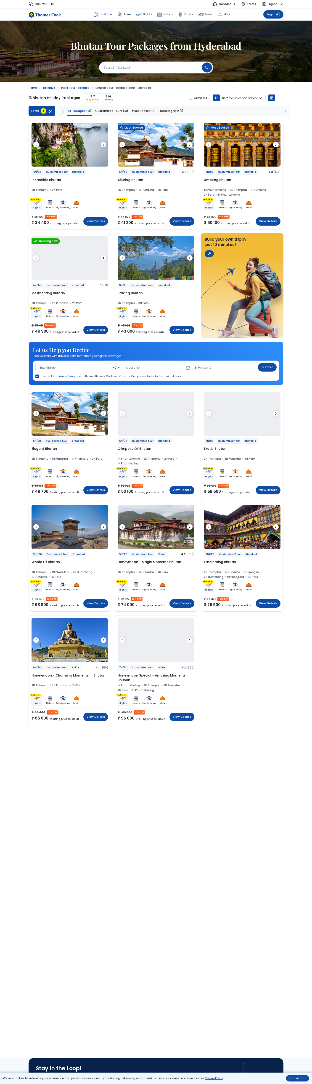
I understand (297, 1078)
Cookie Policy (214, 1078)
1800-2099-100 (45, 4)
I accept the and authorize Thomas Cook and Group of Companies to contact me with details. (112, 376)
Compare (200, 98)
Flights (147, 14)
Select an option (245, 98)
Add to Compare (93, 160)
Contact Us (227, 4)
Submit (267, 367)
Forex (127, 14)
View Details (96, 221)
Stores (251, 4)
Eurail (208, 14)
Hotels (168, 14)
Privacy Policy (66, 376)
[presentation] (36, 144)
